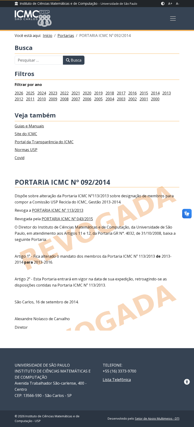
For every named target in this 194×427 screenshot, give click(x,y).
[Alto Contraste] (162, 3)
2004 (110, 99)
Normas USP (26, 149)
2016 (132, 93)
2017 (121, 93)
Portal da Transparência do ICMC (44, 141)
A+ (170, 3)
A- (177, 3)
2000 (155, 99)
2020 (87, 93)
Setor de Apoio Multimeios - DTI (157, 419)
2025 (30, 93)
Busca (24, 48)
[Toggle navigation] (173, 18)
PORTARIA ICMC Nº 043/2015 (67, 218)
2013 (166, 93)
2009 (53, 99)
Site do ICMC (26, 133)
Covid (19, 157)
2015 (144, 93)
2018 (110, 93)
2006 (87, 99)
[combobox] (39, 60)
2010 (41, 99)
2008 (64, 99)
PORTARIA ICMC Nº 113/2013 (57, 210)
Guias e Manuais (29, 126)
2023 (53, 93)
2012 (19, 99)
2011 (30, 99)
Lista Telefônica (117, 379)
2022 (64, 93)
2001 (144, 99)
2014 (155, 93)
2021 (75, 93)
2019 (98, 93)
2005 (98, 99)
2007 (75, 99)
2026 (19, 93)
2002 (132, 99)
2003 (121, 99)
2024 (41, 93)
